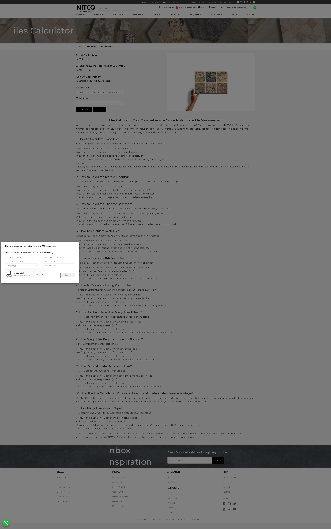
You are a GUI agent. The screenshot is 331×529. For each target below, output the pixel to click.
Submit (68, 275)
